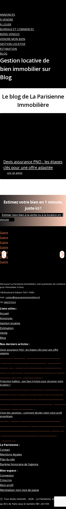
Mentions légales (11, 454)
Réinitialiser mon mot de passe (19, 490)
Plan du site (7, 459)
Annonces (7, 15)
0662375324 (10, 302)
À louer (5, 24)
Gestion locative (12, 44)
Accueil (4, 313)
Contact (5, 450)
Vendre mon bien (12, 39)
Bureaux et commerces (17, 29)
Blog (3, 54)
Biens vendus (10, 34)
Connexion (7, 475)
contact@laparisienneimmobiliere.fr (23, 297)
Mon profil (6, 485)
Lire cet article (14, 173)
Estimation (8, 49)
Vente (3, 333)
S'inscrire (6, 480)
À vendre (6, 20)
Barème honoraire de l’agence (19, 464)
